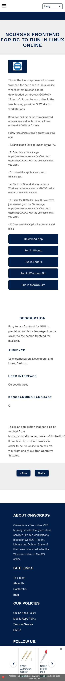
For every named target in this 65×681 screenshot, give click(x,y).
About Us (18, 583)
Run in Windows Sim (33, 273)
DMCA (17, 630)
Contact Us (19, 589)
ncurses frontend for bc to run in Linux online (32, 40)
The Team (19, 577)
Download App (33, 239)
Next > (41, 473)
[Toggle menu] (4, 5)
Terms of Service (23, 624)
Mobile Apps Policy (24, 618)
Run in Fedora (33, 261)
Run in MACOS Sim (33, 284)
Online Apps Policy (24, 613)
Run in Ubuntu (33, 250)
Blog (16, 594)
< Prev (23, 473)
